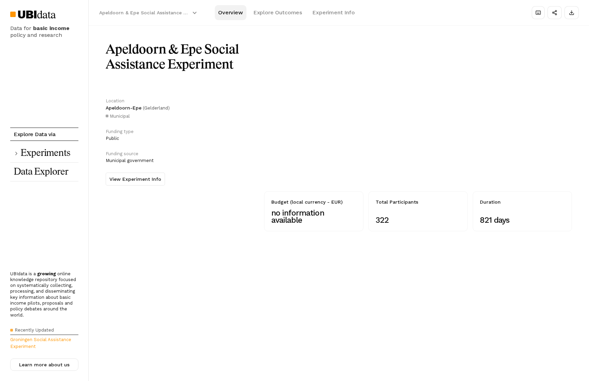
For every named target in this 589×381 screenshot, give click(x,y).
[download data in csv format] (571, 12)
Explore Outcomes (277, 12)
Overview (230, 12)
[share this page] (554, 12)
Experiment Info (333, 12)
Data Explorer (41, 172)
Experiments (45, 153)
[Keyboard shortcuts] (538, 12)
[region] (418, 128)
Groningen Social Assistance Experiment (40, 343)
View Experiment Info (135, 179)
